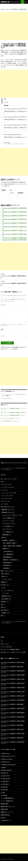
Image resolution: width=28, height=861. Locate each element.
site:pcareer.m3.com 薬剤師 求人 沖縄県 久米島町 (13, 679)
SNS (2, 481)
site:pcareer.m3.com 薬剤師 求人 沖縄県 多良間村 (13, 670)
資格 (3, 537)
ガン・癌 (4, 504)
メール (3, 336)
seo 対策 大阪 (4, 787)
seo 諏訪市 (3, 767)
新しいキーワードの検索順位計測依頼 (10, 408)
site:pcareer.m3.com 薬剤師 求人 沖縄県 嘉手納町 (13, 742)
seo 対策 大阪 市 (5, 781)
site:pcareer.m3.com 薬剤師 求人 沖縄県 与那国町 (13, 662)
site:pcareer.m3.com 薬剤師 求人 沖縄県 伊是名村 (13, 683)
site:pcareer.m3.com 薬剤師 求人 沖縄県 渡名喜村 (13, 700)
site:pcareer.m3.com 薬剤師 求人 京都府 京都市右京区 (13, 275)
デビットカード (5, 498)
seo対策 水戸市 (4, 773)
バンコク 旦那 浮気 (5, 421)
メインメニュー (26, 2)
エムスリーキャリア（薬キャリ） (10, 515)
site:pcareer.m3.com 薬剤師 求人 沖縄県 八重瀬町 (13, 675)
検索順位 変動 (4, 809)
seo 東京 (3, 792)
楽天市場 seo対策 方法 (6, 770)
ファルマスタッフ (6, 523)
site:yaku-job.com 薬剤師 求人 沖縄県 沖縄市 (14, 237)
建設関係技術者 (7, 557)
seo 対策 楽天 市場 (5, 778)
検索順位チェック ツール (7, 812)
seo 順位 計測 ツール (6, 820)
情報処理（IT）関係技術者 (9, 559)
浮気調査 (3, 601)
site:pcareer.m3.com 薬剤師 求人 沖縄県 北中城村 (13, 733)
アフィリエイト (4, 484)
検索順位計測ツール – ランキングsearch (11, 2)
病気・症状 (4, 573)
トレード (4, 593)
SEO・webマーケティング (7, 479)
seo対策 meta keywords (6, 759)
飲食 (2, 615)
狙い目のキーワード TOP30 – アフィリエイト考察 (13, 652)
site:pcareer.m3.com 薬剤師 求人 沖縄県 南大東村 (13, 696)
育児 (2, 604)
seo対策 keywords (5, 762)
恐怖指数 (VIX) (5, 596)
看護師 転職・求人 (6, 509)
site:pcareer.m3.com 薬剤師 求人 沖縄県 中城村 (12, 729)
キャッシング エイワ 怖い (7, 418)
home (2, 9)
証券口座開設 (5, 598)
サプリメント (4, 501)
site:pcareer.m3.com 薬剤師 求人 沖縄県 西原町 (12, 725)
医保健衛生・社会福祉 (7, 540)
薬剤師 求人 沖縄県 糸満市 (19, 9)
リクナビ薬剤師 (6, 532)
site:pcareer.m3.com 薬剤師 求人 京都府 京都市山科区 (13, 283)
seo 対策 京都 (4, 789)
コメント (3, 305)
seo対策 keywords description (8, 764)
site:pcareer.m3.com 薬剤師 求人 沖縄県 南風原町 (13, 717)
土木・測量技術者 (7, 554)
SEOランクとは (4, 644)
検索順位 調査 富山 (5, 815)
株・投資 (3, 585)
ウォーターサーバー (6, 487)
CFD (3, 587)
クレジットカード (6, 495)
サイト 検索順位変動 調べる (7, 798)
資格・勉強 (3, 610)
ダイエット (5, 579)
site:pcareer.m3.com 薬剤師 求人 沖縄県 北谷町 (12, 737)
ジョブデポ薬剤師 (6, 518)
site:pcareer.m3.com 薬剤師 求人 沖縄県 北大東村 (13, 691)
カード (2, 490)
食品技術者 (6, 568)
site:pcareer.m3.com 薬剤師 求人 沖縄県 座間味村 (13, 708)
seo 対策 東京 (4, 795)
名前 (2, 329)
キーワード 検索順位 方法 (7, 801)
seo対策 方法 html (5, 753)
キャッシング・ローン (7, 492)
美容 (3, 576)
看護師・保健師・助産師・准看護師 (12, 545)
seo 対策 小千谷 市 (5, 775)
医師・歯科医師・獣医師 (9, 543)
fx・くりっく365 (6, 590)
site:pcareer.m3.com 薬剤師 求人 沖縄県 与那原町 (13, 721)
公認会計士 (4, 612)
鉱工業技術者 (6, 565)
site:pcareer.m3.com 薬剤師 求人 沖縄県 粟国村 (12, 704)
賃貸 (2, 607)
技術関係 (4, 548)
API (2, 641)
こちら (22, 468)
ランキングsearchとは (6, 646)
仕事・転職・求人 (5, 506)
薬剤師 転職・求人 (6, 512)
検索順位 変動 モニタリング (7, 806)
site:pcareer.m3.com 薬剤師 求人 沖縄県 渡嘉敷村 (13, 712)
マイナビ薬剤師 (6, 526)
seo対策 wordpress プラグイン (8, 756)
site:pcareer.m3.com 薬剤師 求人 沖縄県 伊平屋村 (13, 687)
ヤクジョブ (8, 9)
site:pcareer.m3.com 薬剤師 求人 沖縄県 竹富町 (12, 666)
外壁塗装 (3, 582)
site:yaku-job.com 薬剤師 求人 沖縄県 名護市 (14, 239)
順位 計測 (3, 817)
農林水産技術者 (7, 562)
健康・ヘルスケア (5, 571)
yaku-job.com (11, 108)
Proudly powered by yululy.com (7, 859)
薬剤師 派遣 (5, 534)
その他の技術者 (7, 551)
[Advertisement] (14, 26)
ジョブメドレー (6, 520)
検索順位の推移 (4, 803)
